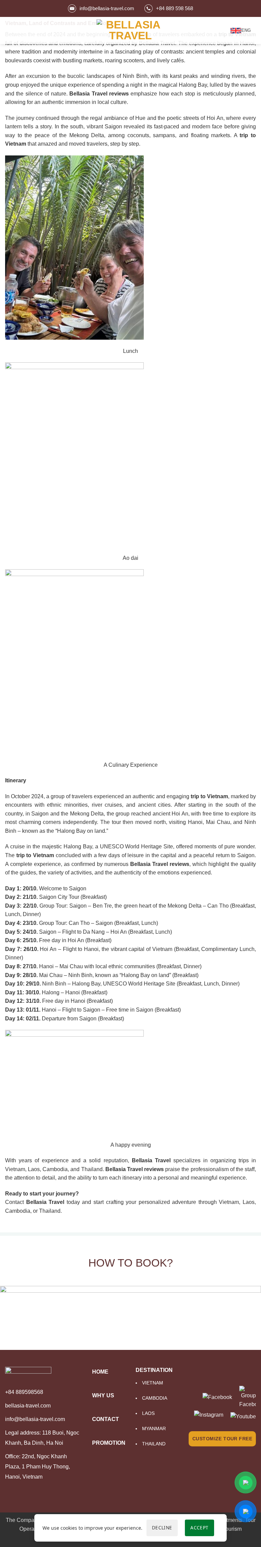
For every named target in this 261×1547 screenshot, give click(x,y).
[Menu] (9, 30)
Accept (199, 1527)
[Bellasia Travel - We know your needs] (130, 30)
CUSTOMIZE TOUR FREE (222, 1438)
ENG (246, 30)
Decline (162, 1527)
